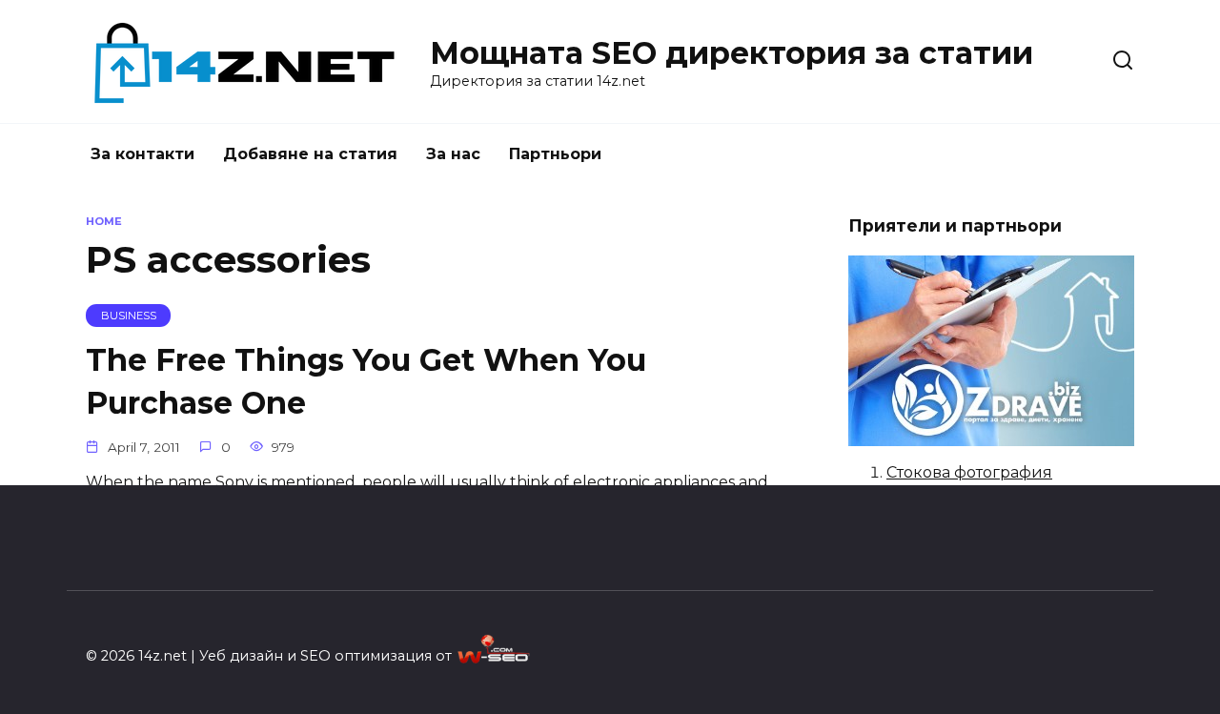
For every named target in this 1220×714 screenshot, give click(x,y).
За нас (453, 154)
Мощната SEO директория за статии (731, 52)
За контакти (142, 154)
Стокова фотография (969, 472)
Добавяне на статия (310, 154)
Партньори (555, 154)
